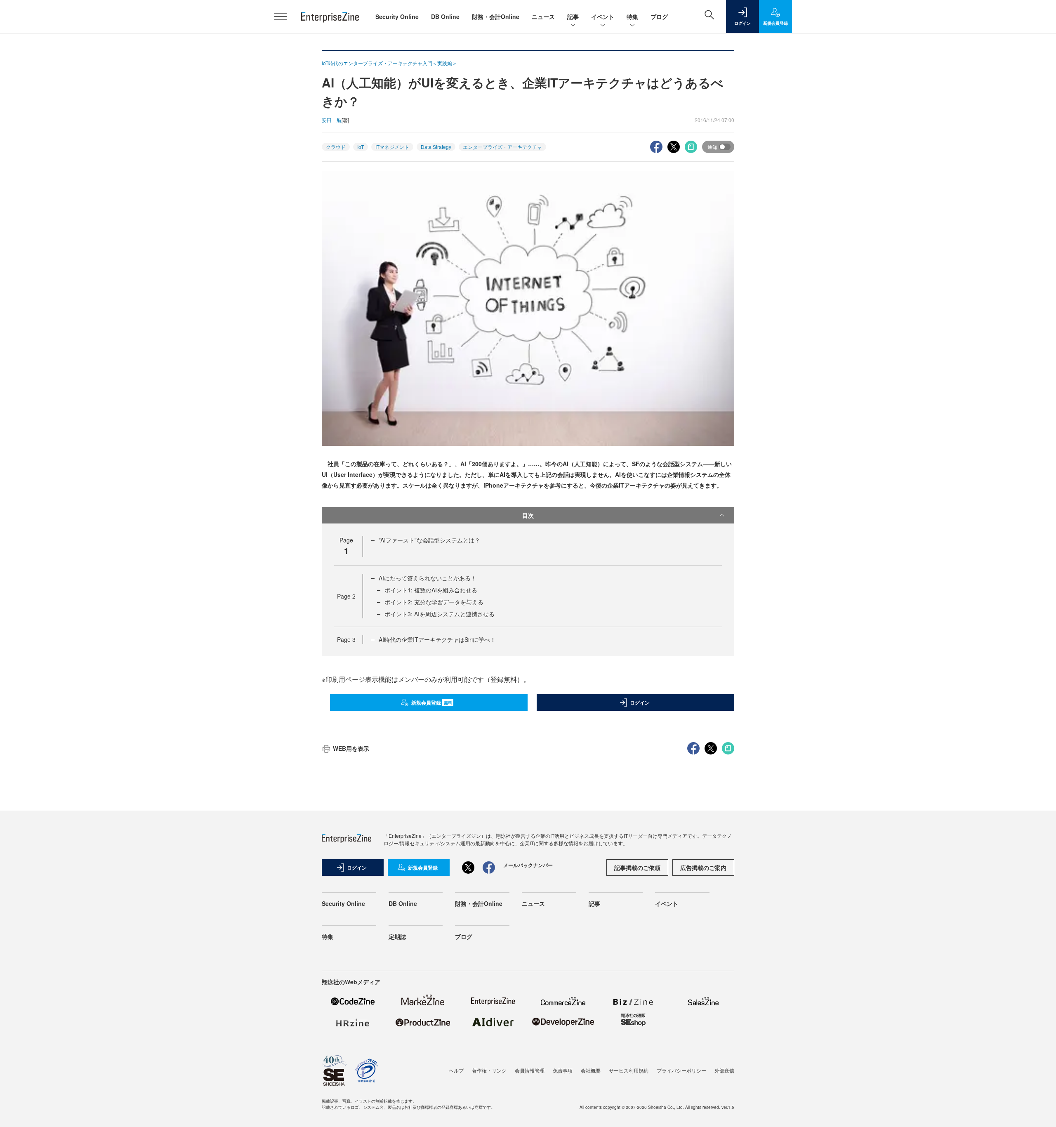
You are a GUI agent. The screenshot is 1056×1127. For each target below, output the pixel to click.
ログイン (640, 702)
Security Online (397, 16)
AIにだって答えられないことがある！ (427, 578)
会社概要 (591, 1070)
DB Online (445, 16)
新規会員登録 (431, 702)
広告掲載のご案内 (703, 867)
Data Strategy (436, 146)
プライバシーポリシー (681, 1070)
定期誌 (397, 936)
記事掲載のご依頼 (637, 867)
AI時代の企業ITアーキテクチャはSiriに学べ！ (437, 639)
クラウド (336, 146)
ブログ (659, 16)
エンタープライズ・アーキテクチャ (502, 146)
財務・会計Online (495, 16)
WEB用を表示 (351, 748)
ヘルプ (456, 1070)
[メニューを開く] (280, 16)
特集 (632, 16)
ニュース (543, 16)
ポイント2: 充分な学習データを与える (433, 602)
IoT (360, 146)
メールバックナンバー (528, 865)
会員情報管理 (529, 1070)
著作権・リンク (489, 1070)
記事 (573, 16)
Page (346, 596)
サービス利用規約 (628, 1070)
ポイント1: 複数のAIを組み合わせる (430, 590)
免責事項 (563, 1070)
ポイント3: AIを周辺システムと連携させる (439, 614)
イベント (602, 16)
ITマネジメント (392, 146)
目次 (528, 515)
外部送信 (724, 1070)
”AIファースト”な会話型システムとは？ (429, 540)
